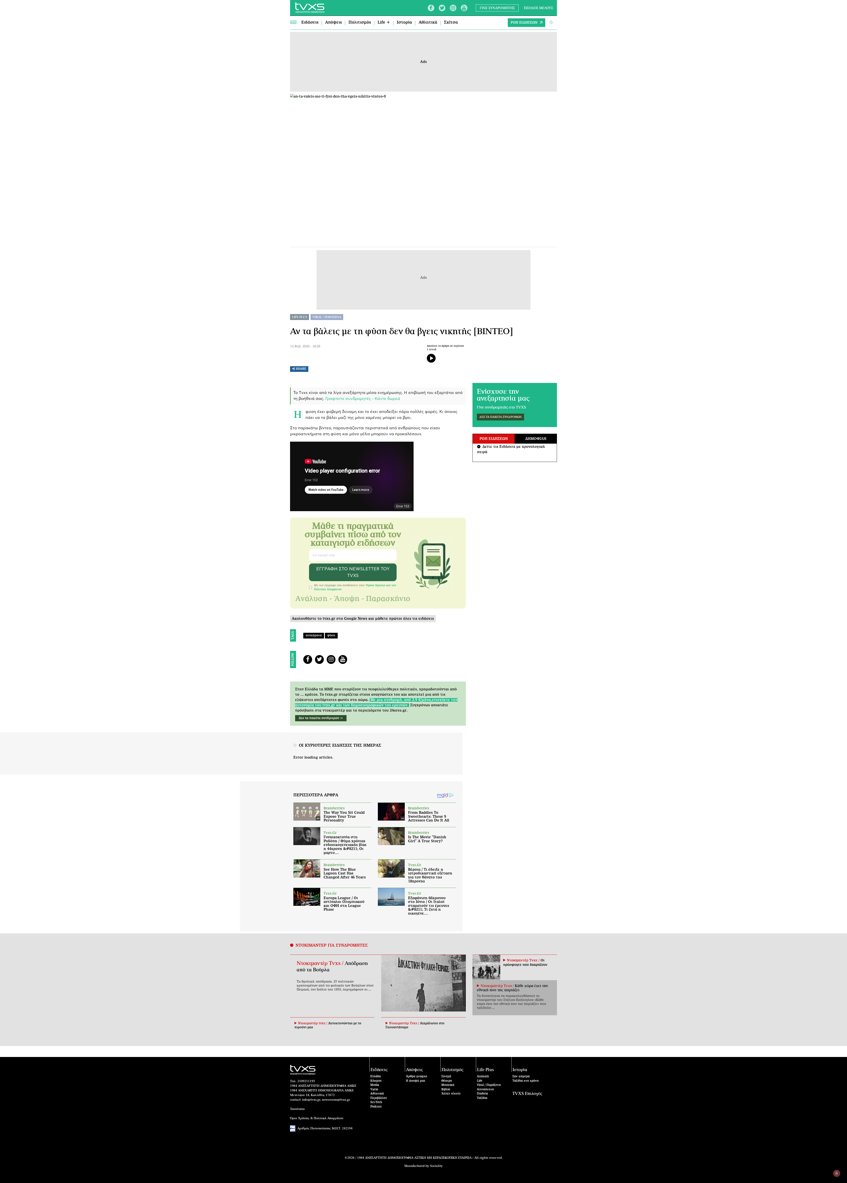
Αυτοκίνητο (485, 1089)
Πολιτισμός (360, 22)
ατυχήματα (314, 635)
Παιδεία (482, 1093)
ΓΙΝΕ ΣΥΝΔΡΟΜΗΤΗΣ (497, 7)
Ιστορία (404, 22)
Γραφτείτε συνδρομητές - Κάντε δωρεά (362, 399)
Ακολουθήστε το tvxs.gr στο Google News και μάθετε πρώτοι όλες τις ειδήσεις (363, 618)
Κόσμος (376, 1080)
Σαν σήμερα (521, 1076)
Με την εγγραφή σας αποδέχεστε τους (355, 587)
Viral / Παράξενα (489, 1085)
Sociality (436, 1166)
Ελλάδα (375, 1076)
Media (374, 1085)
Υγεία (374, 1089)
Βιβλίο (445, 1089)
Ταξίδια (482, 1098)
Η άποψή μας (415, 1080)
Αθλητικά (428, 22)
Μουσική (447, 1085)
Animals (483, 1076)
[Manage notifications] (836, 1173)
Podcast (376, 1106)
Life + (384, 22)
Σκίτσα (451, 22)
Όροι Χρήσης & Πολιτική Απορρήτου (316, 1118)
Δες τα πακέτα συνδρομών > (321, 718)
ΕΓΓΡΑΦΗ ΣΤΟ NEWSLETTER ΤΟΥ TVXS (353, 572)
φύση (331, 635)
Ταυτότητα (297, 1109)
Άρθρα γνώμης (416, 1076)
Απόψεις (333, 22)
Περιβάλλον (378, 1098)
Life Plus (299, 317)
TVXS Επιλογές (527, 1094)
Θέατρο (446, 1080)
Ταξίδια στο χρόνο (525, 1080)
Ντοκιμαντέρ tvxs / (313, 1023)
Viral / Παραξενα (327, 317)
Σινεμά (446, 1076)
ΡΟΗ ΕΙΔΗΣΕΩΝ (524, 22)
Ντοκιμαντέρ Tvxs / (321, 963)
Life (479, 1080)
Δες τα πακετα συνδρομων (500, 417)
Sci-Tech (376, 1102)
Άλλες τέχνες (451, 1093)
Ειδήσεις (310, 22)
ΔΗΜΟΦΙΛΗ (535, 439)
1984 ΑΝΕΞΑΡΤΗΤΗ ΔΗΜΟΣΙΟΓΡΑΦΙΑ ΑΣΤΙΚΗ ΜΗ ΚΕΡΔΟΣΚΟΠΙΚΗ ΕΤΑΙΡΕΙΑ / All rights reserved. (429, 1157)
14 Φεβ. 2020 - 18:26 (305, 346)
